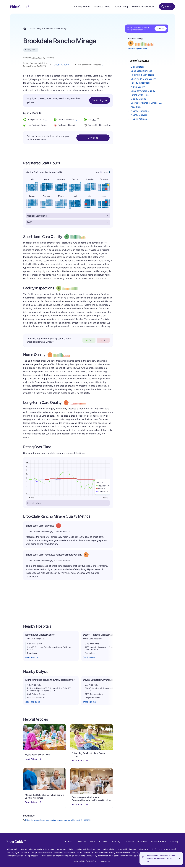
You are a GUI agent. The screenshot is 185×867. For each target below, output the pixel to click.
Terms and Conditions (135, 841)
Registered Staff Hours (142, 74)
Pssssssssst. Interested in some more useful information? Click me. (161, 858)
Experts (103, 841)
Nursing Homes (82, 6)
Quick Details (137, 66)
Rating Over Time (140, 94)
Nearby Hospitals (140, 111)
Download (160, 28)
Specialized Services (141, 70)
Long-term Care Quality (143, 91)
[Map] (68, 602)
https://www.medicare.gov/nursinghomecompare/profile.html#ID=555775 (58, 820)
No (104, 340)
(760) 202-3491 (90, 702)
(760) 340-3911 (32, 657)
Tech (92, 841)
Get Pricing (97, 100)
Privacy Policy (158, 841)
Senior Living (121, 6)
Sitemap (174, 841)
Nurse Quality (138, 86)
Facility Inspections (140, 82)
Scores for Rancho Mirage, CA (146, 102)
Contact (69, 841)
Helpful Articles (139, 119)
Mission (82, 841)
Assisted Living (102, 6)
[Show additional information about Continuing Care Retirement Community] (98, 119)
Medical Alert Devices (143, 6)
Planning (115, 841)
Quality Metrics (138, 99)
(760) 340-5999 (61, 65)
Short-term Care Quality (143, 78)
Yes (90, 340)
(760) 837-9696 (32, 702)
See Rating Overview (137, 48)
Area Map (136, 106)
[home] (19, 6)
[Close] (179, 858)
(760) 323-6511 (90, 657)
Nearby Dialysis (139, 114)
